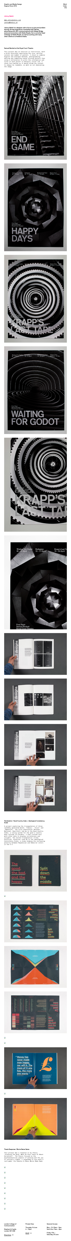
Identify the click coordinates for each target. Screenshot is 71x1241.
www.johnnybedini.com (12, 20)
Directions (7, 1235)
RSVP (27, 1233)
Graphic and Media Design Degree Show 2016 (13, 5)
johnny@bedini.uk (10, 22)
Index (65, 6)
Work (65, 4)
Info (65, 8)
